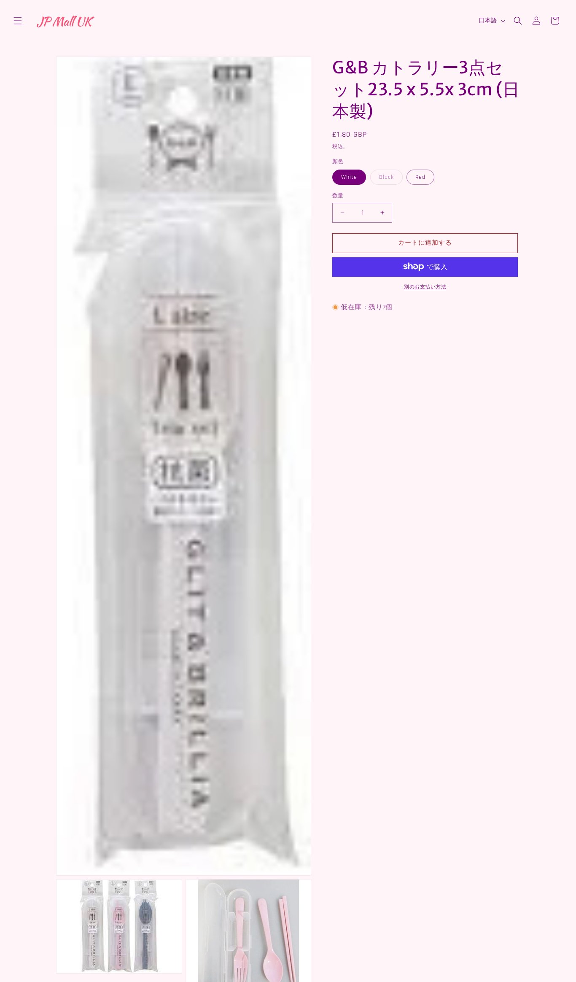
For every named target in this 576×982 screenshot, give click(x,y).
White (349, 177)
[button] (17, 20)
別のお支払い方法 (425, 286)
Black (389, 179)
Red (420, 177)
